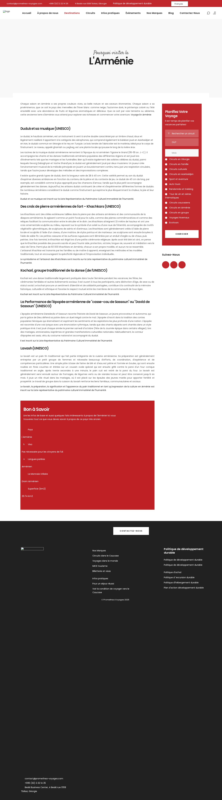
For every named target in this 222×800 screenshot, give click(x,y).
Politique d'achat (173, 572)
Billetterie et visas (101, 571)
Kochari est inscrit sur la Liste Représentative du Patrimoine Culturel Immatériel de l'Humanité (69, 294)
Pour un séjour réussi (103, 583)
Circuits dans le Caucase (105, 555)
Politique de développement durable (183, 559)
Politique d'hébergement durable (181, 582)
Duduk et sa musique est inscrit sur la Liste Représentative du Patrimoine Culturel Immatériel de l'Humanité (77, 198)
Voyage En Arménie (141, 114)
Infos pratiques (100, 578)
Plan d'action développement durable (184, 587)
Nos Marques (99, 550)
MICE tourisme (100, 565)
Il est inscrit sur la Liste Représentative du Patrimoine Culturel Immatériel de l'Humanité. (66, 340)
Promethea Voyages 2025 (116, 599)
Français (179, 3)
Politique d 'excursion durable (179, 577)
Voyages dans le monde (105, 560)
